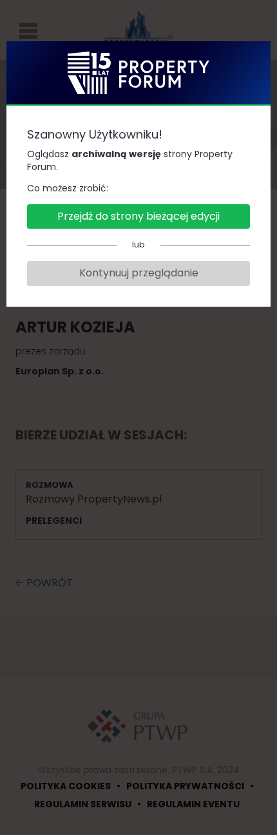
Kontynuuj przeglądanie (138, 272)
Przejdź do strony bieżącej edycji (138, 216)
